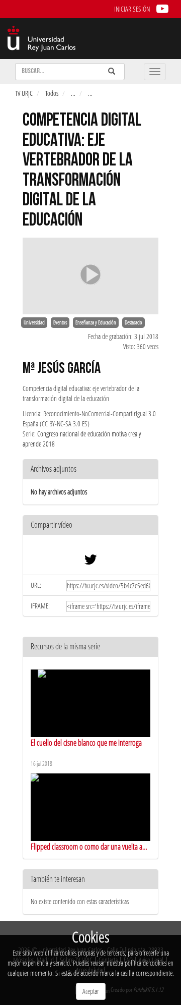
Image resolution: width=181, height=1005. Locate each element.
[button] (90, 525)
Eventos (60, 322)
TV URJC (24, 93)
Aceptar (90, 991)
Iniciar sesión (132, 9)
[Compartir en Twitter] (90, 562)
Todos (51, 93)
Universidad (34, 322)
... (73, 93)
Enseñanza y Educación (95, 322)
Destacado (133, 322)
